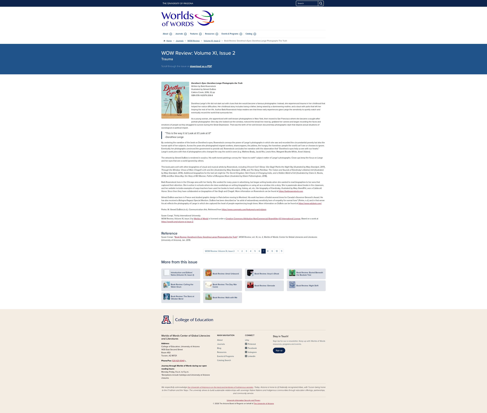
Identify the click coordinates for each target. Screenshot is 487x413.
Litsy (247, 340)
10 (277, 251)
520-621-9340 (178, 360)
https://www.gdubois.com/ (310, 203)
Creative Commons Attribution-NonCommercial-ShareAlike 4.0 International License (263, 218)
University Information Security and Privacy (243, 400)
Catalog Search (224, 360)
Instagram (252, 352)
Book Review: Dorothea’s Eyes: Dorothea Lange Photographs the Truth (206, 237)
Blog (219, 348)
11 (281, 251)
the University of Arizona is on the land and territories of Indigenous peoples (220, 387)
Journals (179, 33)
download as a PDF (201, 66)
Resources (209, 33)
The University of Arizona (264, 403)
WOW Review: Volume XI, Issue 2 (219, 251)
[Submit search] (321, 3)
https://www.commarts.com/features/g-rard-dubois (244, 209)
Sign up (279, 350)
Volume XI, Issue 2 (212, 41)
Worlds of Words (201, 218)
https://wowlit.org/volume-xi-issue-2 (177, 221)
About (165, 33)
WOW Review (193, 41)
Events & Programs (230, 33)
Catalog (249, 33)
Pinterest (252, 344)
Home (169, 41)
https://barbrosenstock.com (291, 191)
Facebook (252, 348)
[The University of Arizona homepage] (178, 3)
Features (194, 33)
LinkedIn (251, 356)
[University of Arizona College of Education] (187, 319)
